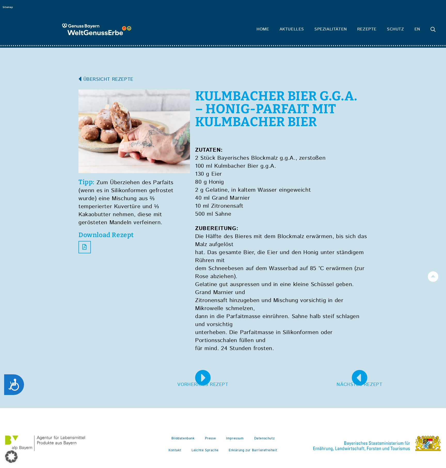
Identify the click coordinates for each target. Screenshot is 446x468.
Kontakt (175, 450)
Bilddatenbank (183, 438)
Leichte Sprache (205, 450)
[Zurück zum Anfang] (433, 276)
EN (417, 29)
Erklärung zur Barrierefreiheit (253, 450)
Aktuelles (292, 29)
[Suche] (433, 29)
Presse (210, 438)
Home (263, 29)
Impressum (235, 438)
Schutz (395, 29)
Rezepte (367, 29)
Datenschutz (264, 438)
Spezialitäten (330, 29)
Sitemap (8, 7)
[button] (11, 456)
